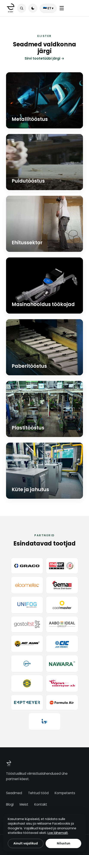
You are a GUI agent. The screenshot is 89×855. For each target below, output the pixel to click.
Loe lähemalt (58, 833)
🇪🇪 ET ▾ (48, 8)
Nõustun (63, 843)
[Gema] (62, 585)
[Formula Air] (62, 702)
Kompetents (65, 793)
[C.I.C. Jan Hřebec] (62, 643)
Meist (24, 804)
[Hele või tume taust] (33, 8)
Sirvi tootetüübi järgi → (44, 58)
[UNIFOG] (27, 605)
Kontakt (40, 804)
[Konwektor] (27, 683)
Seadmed (14, 793)
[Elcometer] (27, 585)
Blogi (10, 804)
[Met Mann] (27, 643)
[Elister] (10, 8)
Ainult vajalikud (25, 843)
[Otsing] (21, 8)
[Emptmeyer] (27, 702)
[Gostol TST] (27, 624)
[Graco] (27, 566)
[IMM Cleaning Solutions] (44, 721)
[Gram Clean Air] (27, 663)
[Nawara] (62, 663)
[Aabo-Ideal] (62, 624)
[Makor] (62, 566)
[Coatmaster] (62, 605)
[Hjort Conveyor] (62, 683)
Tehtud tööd (38, 793)
